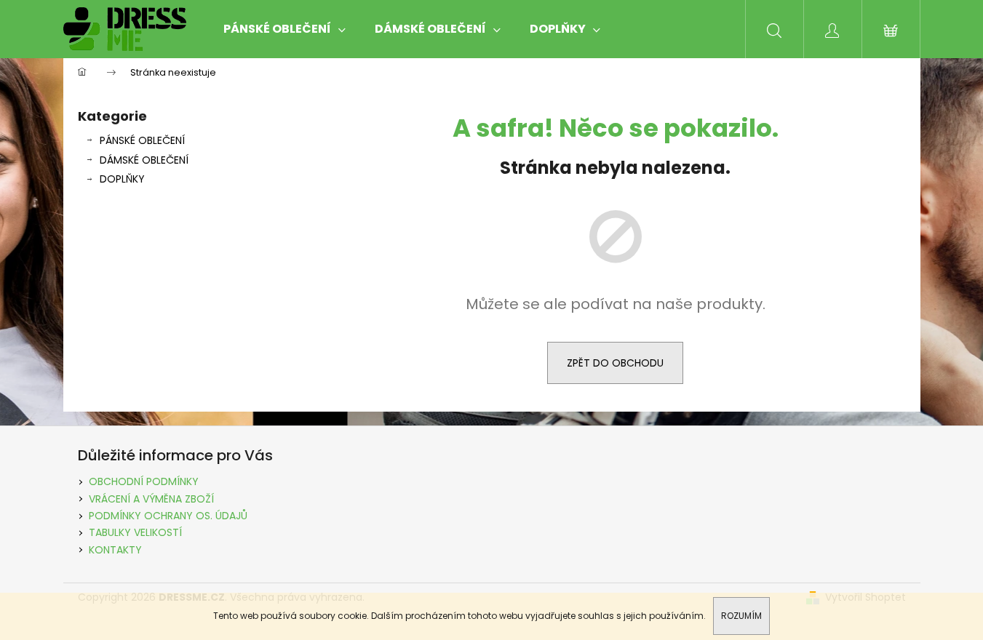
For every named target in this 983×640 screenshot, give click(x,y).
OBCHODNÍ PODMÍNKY (144, 481)
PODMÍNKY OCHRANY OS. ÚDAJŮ (168, 515)
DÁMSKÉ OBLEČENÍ (144, 160)
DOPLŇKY (122, 179)
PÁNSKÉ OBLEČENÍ (142, 140)
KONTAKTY (115, 550)
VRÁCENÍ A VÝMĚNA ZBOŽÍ (151, 499)
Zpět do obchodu (615, 363)
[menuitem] (284, 29)
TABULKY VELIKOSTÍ (135, 532)
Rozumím (741, 615)
